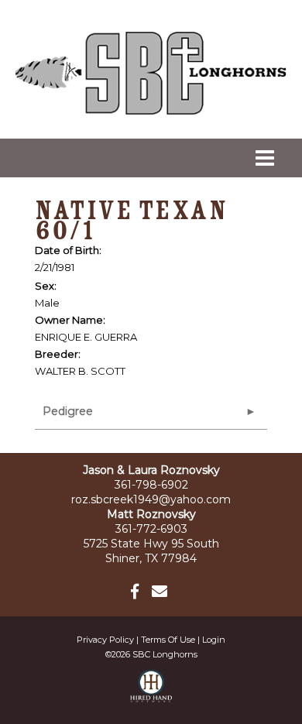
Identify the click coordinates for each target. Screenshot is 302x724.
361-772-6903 (151, 529)
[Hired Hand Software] (151, 693)
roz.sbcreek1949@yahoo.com (151, 499)
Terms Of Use (168, 639)
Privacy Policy (105, 639)
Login (213, 639)
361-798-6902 (151, 485)
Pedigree (68, 411)
